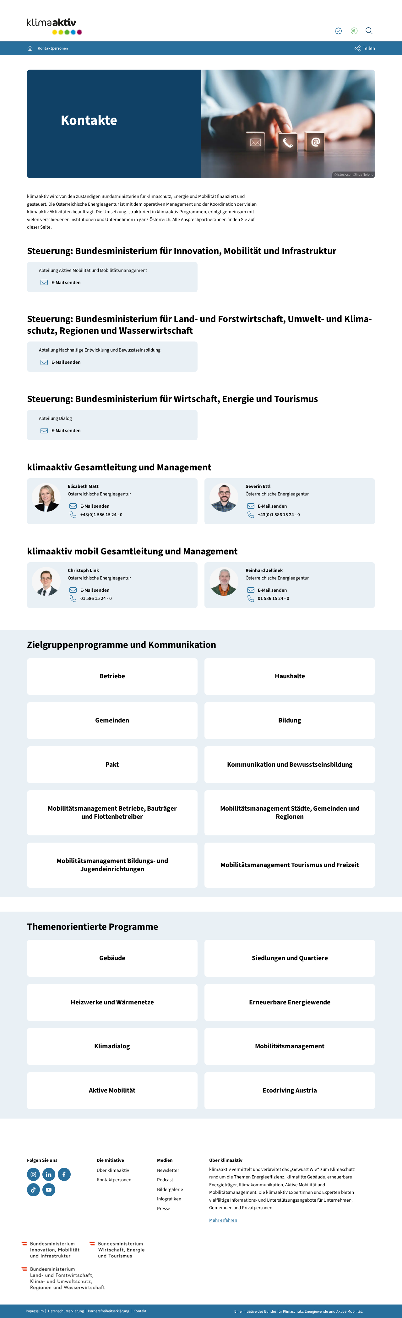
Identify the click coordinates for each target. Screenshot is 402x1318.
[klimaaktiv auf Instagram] (33, 1174)
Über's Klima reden (112, 1047)
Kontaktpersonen (114, 1179)
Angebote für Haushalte (290, 676)
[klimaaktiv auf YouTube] (48, 1189)
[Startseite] (54, 27)
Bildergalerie (170, 1189)
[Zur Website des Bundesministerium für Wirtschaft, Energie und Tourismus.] (117, 1249)
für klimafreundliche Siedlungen (290, 958)
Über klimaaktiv (113, 1170)
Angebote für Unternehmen (112, 676)
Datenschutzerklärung (66, 1311)
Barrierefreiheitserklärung (108, 1311)
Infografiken (169, 1198)
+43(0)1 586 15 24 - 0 (101, 514)
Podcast (165, 1179)
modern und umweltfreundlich (289, 1047)
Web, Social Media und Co (289, 765)
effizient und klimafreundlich (112, 1002)
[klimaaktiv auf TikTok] (33, 1189)
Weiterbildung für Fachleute (290, 720)
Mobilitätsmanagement (112, 813)
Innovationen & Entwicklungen (289, 1002)
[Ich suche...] (369, 31)
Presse (163, 1208)
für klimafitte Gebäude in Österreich (112, 958)
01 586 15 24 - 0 (96, 598)
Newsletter (168, 1170)
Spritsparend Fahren (290, 1090)
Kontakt (139, 1311)
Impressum (35, 1311)
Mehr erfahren (223, 1220)
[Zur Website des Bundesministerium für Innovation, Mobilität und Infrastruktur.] (50, 1249)
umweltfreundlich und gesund (112, 1090)
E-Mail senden (66, 282)
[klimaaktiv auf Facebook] (64, 1174)
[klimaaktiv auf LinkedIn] (48, 1174)
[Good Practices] (338, 31)
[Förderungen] (354, 31)
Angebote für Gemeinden (112, 720)
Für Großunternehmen (112, 765)
